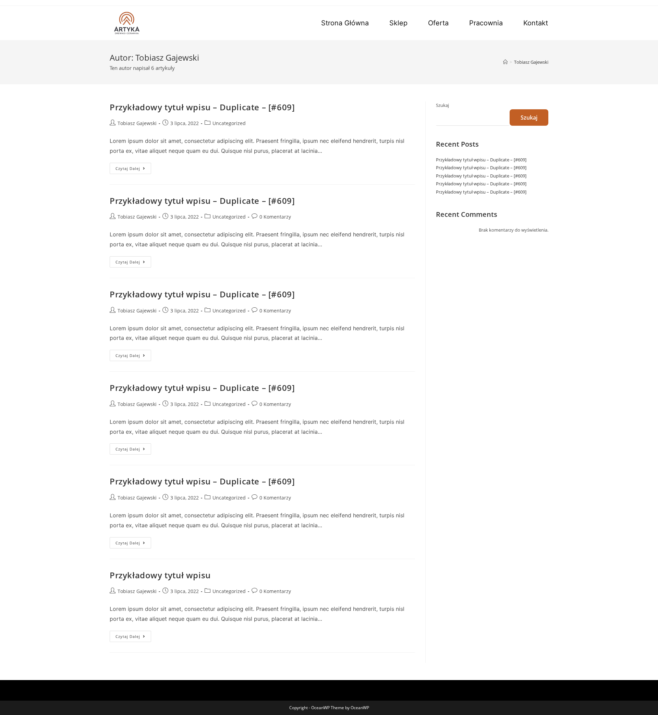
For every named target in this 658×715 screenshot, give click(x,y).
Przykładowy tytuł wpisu (160, 575)
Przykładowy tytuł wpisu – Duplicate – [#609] (202, 107)
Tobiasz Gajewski (137, 123)
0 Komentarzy (275, 216)
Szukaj (442, 105)
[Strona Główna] (505, 62)
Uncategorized (229, 123)
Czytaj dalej (133, 169)
